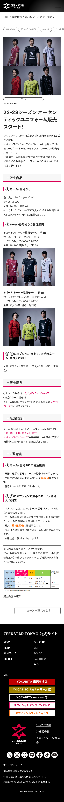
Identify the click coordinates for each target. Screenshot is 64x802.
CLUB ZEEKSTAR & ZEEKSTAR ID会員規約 (26, 782)
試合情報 (45, 29)
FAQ (36, 664)
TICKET (7, 659)
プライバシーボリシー (14, 765)
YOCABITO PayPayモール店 (32, 689)
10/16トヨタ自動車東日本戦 (21, 433)
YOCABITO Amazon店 (31, 697)
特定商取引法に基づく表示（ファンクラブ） (25, 776)
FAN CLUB (40, 642)
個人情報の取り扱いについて (18, 770)
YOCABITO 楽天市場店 (32, 681)
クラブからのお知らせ (29, 29)
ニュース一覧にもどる (37, 610)
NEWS (7, 642)
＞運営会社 (43, 731)
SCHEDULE (9, 653)
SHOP (6, 675)
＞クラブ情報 (43, 725)
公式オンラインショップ (37, 393)
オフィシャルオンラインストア (32, 705)
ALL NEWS (10, 29)
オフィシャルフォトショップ (32, 713)
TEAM (6, 647)
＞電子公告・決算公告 (48, 740)
